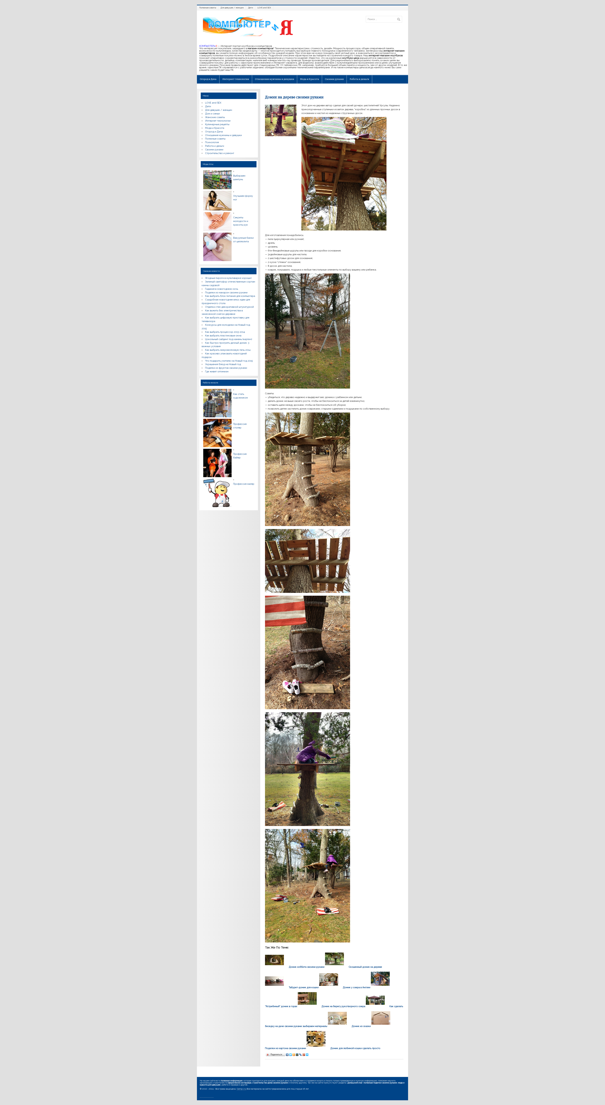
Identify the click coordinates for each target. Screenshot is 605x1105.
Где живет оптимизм (216, 371)
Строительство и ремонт (219, 153)
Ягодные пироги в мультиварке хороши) (228, 278)
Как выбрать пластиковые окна (223, 335)
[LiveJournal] (300, 1055)
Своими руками (334, 79)
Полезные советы (207, 7)
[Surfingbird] (307, 1055)
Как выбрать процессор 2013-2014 (225, 332)
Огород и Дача (208, 79)
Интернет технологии (235, 79)
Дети (250, 7)
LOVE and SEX (264, 7)
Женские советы (215, 117)
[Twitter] (290, 1055)
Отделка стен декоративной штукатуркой (229, 306)
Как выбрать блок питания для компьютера (230, 296)
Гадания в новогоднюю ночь (221, 289)
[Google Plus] (303, 1055)
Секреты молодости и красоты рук (240, 221)
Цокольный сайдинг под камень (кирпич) (228, 339)
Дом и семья (212, 113)
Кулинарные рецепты (217, 124)
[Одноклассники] (294, 1055)
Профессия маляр (243, 484)
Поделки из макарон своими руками (226, 292)
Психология (212, 142)
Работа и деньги (359, 79)
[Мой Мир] (297, 1055)
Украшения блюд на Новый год (223, 364)
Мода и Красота (309, 79)
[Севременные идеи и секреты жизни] (249, 36)
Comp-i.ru (241, 1089)
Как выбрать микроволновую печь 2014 (228, 350)
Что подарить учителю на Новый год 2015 (229, 360)
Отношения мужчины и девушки (274, 79)
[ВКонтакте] (287, 1055)
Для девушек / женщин (232, 7)
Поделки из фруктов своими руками (226, 367)
